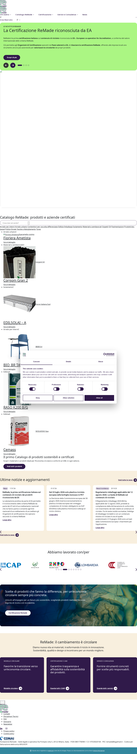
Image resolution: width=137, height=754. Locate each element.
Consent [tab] (36, 362)
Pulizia (8, 229)
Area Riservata (6, 20)
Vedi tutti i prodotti (14, 466)
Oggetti (105, 227)
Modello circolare (11, 688)
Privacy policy (8, 731)
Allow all (99, 398)
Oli (110, 227)
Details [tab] (68, 362)
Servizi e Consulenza (66, 14)
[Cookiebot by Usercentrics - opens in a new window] (105, 354)
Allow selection (68, 398)
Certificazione (44, 14)
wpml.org (51, 750)
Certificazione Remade (18, 613)
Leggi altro (7, 520)
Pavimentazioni (117, 227)
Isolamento (77, 227)
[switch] (56, 389)
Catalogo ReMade (23, 14)
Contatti (6, 714)
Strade (13, 229)
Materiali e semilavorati (92, 227)
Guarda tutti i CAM (57, 688)
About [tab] (100, 362)
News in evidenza (102, 488)
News (84, 14)
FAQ (5, 719)
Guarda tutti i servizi (105, 688)
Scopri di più (12, 57)
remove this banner (98, 750)
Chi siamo (4, 14)
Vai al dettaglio (9, 242)
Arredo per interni (7, 227)
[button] (12, 65)
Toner (38, 229)
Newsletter (7, 724)
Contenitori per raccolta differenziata (43, 227)
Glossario (7, 721)
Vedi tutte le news (125, 480)
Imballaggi (68, 227)
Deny (38, 398)
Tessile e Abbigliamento (26, 229)
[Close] (2, 702)
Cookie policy (8, 733)
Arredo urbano (21, 227)
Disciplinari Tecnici (10, 716)
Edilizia (61, 227)
